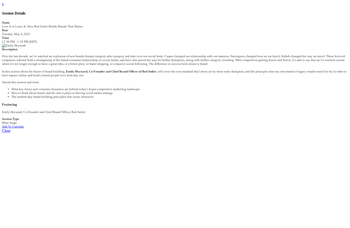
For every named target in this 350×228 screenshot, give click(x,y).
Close (6, 131)
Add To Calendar (13, 126)
